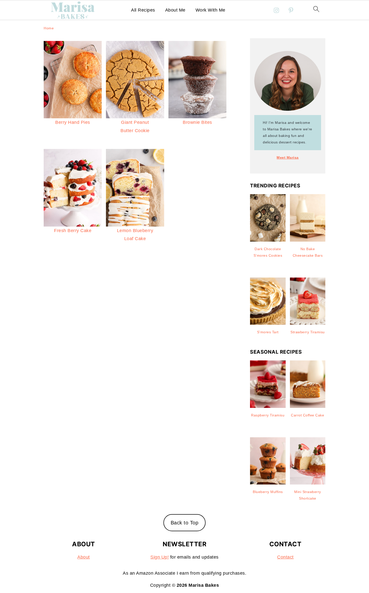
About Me (175, 10)
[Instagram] (276, 10)
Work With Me (210, 10)
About (83, 557)
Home (49, 28)
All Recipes (143, 10)
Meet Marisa (288, 157)
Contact (285, 557)
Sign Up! (159, 557)
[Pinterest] (291, 10)
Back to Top (185, 522)
